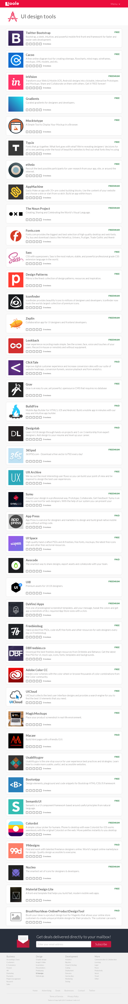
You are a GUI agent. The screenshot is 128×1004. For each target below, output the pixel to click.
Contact (81, 990)
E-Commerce (11, 965)
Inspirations (40, 965)
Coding (67, 968)
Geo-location (69, 976)
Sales (8, 984)
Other (97, 979)
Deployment (69, 971)
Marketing (10, 973)
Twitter (92, 990)
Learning (98, 962)
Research (9, 982)
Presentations (40, 968)
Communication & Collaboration (106, 960)
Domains (68, 973)
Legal (96, 965)
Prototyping (40, 971)
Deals (58, 990)
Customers (10, 962)
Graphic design (41, 960)
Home (35, 990)
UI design (39, 973)
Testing (67, 982)
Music (97, 968)
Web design (40, 976)
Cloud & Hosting (70, 965)
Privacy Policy (73, 996)
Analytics (68, 960)
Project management (13, 979)
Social (97, 973)
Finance (9, 968)
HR (7, 971)
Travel (97, 976)
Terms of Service (56, 996)
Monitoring (68, 979)
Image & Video (41, 962)
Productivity (99, 971)
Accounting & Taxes (13, 960)
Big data (68, 962)
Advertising (46, 990)
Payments (9, 976)
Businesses (69, 990)
